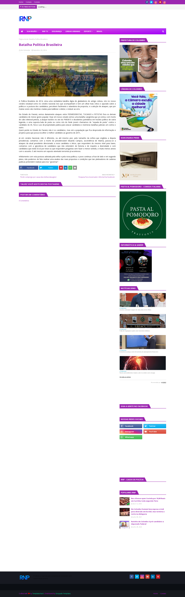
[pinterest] (160, 2)
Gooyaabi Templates (63, 593)
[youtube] (154, 431)
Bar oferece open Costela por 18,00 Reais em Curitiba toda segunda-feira (148, 499)
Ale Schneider (25, 50)
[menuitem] (22, 31)
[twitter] (151, 2)
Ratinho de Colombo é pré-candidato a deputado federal (147, 522)
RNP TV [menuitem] (45, 31)
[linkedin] (153, 577)
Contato (29, 2)
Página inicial (23, 39)
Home (21, 2)
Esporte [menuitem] (87, 31)
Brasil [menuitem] (99, 31)
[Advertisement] (127, 458)
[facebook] (147, 2)
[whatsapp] (131, 437)
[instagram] (155, 2)
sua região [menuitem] (32, 31)
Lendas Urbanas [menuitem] (72, 31)
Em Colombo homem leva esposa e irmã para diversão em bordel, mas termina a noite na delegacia (147, 511)
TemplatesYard (37, 593)
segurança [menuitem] (57, 31)
